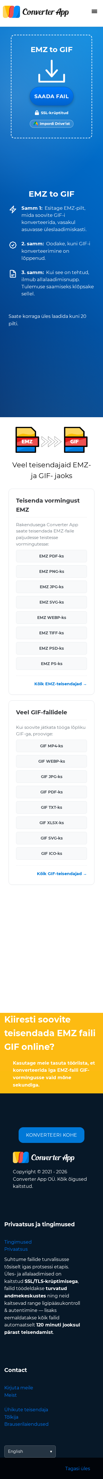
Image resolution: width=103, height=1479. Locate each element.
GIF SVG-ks (52, 838)
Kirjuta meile (18, 1387)
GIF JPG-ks (51, 776)
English (15, 1451)
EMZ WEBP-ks (51, 617)
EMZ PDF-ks (51, 556)
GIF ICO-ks (51, 853)
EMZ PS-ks (51, 663)
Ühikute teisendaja (26, 1409)
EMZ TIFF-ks (51, 633)
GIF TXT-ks (51, 807)
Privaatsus (16, 1249)
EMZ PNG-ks (51, 571)
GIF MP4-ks (51, 746)
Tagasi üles (77, 1468)
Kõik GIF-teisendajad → (62, 873)
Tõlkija (11, 1417)
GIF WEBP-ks (51, 761)
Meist (10, 1395)
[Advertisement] (51, 950)
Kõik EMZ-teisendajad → (60, 683)
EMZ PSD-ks (51, 648)
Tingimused (18, 1242)
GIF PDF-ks (51, 792)
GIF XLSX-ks (51, 822)
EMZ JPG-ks (52, 587)
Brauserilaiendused (26, 1424)
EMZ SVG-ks (51, 602)
